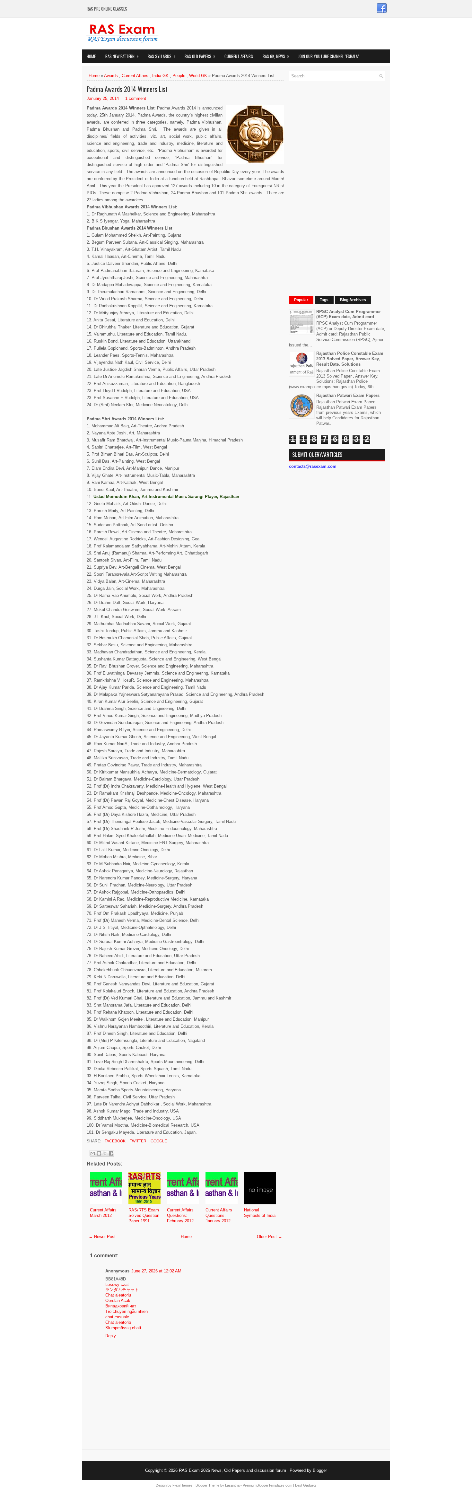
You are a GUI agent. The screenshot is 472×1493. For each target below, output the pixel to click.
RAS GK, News (276, 56)
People (178, 75)
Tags (324, 300)
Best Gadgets (306, 1485)
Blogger (320, 1470)
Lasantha (232, 1485)
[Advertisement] (337, 182)
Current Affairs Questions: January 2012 (218, 1215)
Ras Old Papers (200, 56)
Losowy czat (117, 1284)
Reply (110, 1335)
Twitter (137, 1141)
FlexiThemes (182, 1485)
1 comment (135, 98)
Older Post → (269, 1236)
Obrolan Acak (117, 1300)
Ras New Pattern (122, 56)
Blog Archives (353, 300)
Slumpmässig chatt (123, 1327)
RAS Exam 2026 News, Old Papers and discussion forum (232, 1470)
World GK (198, 75)
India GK (160, 75)
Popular (301, 300)
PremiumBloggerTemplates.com (267, 1485)
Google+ (159, 1141)
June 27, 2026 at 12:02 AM (156, 1271)
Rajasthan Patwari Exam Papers (348, 395)
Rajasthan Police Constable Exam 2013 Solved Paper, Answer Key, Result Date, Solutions (349, 359)
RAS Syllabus (162, 56)
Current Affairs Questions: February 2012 (180, 1215)
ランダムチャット (122, 1289)
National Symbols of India (259, 1213)
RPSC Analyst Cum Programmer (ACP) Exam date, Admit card (348, 314)
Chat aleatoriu (118, 1295)
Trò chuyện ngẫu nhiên (126, 1311)
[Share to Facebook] (111, 1153)
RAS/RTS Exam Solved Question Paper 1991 (143, 1215)
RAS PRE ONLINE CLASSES (107, 8)
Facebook (115, 1141)
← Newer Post (102, 1236)
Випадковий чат (120, 1306)
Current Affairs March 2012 (103, 1213)
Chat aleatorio (118, 1322)
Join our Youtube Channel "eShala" (328, 56)
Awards (111, 75)
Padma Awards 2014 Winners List (127, 88)
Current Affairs (238, 56)
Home (91, 56)
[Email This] (93, 1153)
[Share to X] (105, 1153)
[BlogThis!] (99, 1153)
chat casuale (117, 1316)
